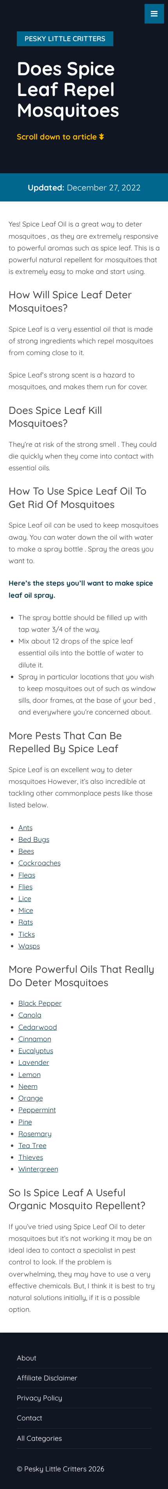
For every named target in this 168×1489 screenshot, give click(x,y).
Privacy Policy (39, 1397)
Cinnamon (34, 1038)
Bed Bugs (33, 839)
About (26, 1357)
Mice (25, 910)
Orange (30, 1098)
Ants (25, 827)
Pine (25, 1121)
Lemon (29, 1074)
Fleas (26, 875)
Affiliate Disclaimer (47, 1377)
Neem (28, 1086)
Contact (29, 1417)
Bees (26, 851)
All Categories (39, 1438)
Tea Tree (32, 1145)
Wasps (29, 945)
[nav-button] (154, 14)
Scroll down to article (57, 136)
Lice (24, 898)
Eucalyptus (35, 1050)
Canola (29, 1014)
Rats (25, 922)
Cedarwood (37, 1027)
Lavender (33, 1062)
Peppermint (37, 1109)
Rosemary (35, 1133)
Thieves (30, 1157)
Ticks (26, 934)
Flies (25, 886)
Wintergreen (38, 1168)
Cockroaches (39, 862)
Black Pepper (40, 1003)
